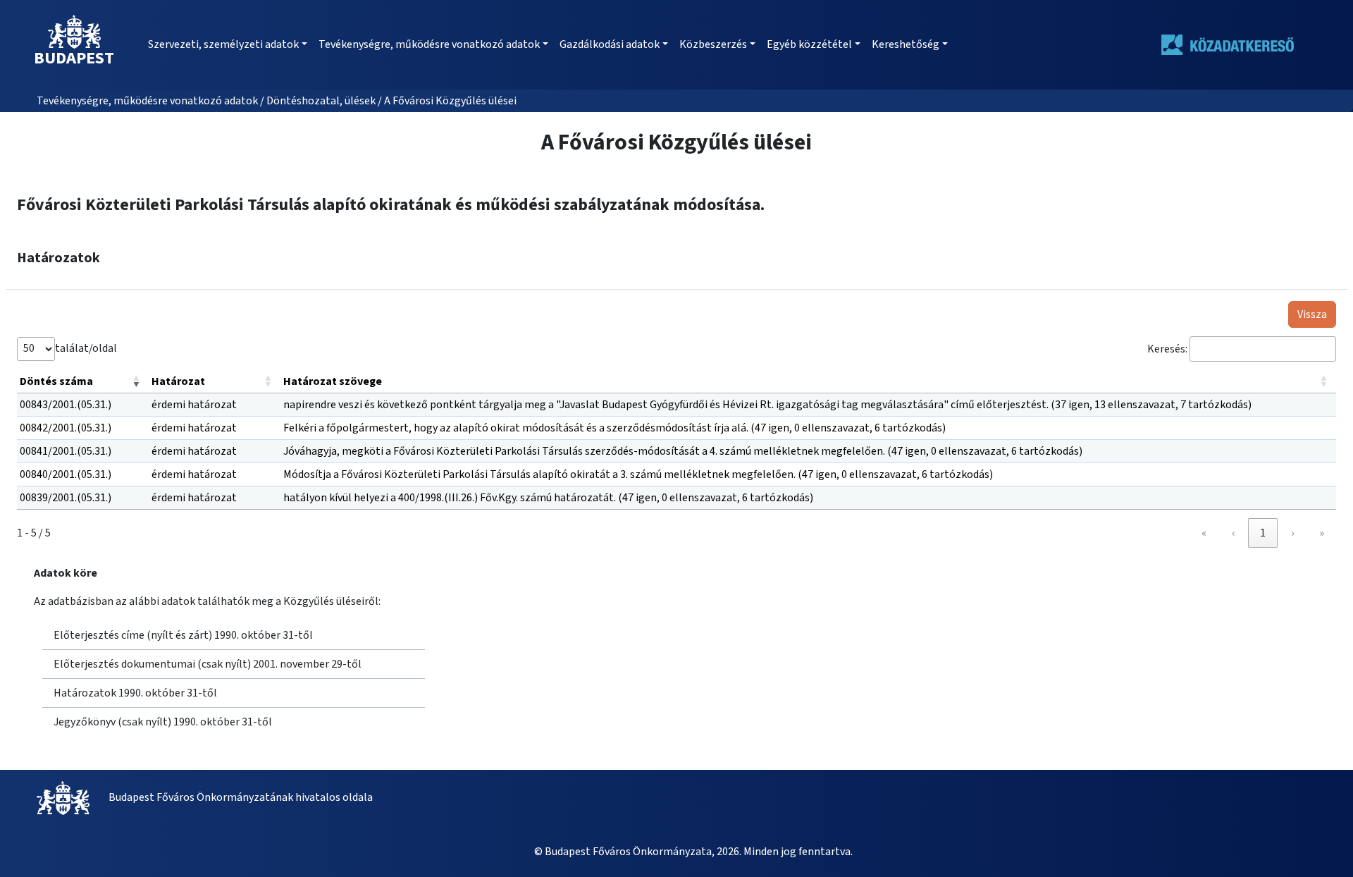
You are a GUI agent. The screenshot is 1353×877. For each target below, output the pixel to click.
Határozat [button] (178, 381)
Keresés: (1167, 349)
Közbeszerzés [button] (713, 44)
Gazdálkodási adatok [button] (610, 44)
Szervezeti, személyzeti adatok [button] (223, 44)
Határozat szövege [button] (332, 381)
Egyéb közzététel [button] (809, 44)
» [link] (1321, 533)
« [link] (1203, 533)
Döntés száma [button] (56, 381)
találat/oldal (86, 348)
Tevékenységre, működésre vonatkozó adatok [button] (429, 44)
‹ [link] (1233, 533)
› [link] (1292, 533)
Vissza (1312, 314)
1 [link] (1263, 533)
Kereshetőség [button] (905, 44)
